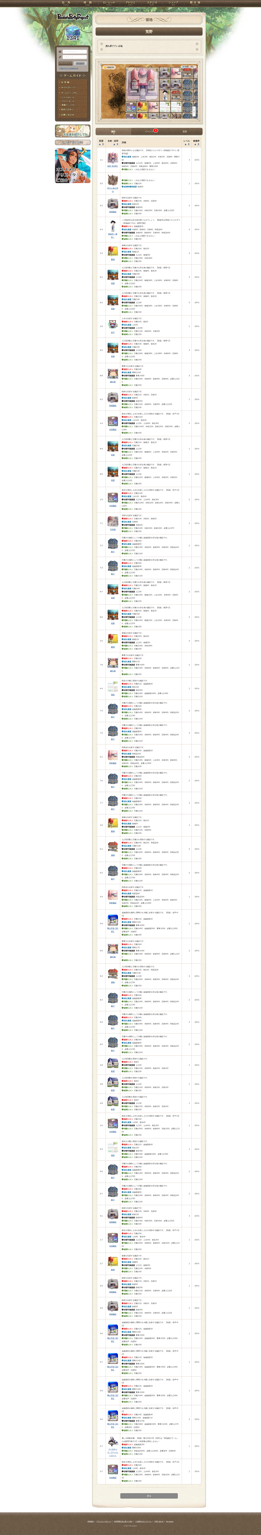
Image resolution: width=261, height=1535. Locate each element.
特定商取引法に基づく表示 (123, 1521)
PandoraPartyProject (72, 16)
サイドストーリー (72, 87)
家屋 (113, 1071)
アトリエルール (72, 101)
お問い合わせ (72, 115)
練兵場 (113, 382)
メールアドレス (59, 52)
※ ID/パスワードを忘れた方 (69, 68)
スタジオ (152, 4)
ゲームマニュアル (72, 93)
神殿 (87, 4)
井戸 (113, 332)
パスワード (59, 57)
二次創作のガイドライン (143, 1521)
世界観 (72, 82)
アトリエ (130, 4)
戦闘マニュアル (72, 105)
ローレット (109, 4)
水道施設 (112, 429)
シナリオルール (72, 98)
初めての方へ (72, 109)
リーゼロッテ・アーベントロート (112, 1452)
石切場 (113, 529)
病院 (113, 695)
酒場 (113, 855)
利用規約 (91, 1521)
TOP (66, 4)
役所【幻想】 (112, 166)
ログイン (65, 63)
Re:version (170, 1521)
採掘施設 (112, 212)
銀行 (113, 552)
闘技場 (195, 4)
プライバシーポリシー (103, 1521)
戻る (149, 1496)
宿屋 (113, 283)
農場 (113, 259)
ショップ (173, 4)
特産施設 (112, 763)
